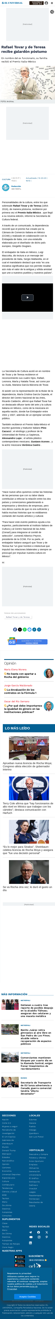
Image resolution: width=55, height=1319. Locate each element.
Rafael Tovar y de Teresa (18, 617)
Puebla (32, 1126)
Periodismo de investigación (9, 1131)
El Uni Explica (8, 1137)
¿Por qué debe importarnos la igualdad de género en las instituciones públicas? (23, 709)
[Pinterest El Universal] (46, 1237)
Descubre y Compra (38, 1154)
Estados (6, 1157)
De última (6, 1205)
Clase (4, 1223)
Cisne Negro (7, 1247)
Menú (4, 1202)
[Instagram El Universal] (39, 1237)
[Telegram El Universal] (30, 1232)
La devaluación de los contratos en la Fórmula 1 (20, 691)
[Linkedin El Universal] (30, 1243)
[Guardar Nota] (39, 630)
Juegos (32, 1192)
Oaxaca (32, 1123)
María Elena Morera (15, 669)
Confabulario (8, 1185)
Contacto (39, 1300)
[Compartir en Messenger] (30, 630)
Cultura (6, 179)
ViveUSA (33, 1188)
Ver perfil (16, 189)
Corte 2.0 (6, 1123)
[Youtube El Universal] (31, 1237)
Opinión (10, 663)
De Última (7, 1233)
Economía (7, 1171)
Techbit (5, 1198)
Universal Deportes (11, 1174)
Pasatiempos (35, 1195)
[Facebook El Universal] (38, 1232)
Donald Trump (9, 1150)
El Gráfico (34, 1178)
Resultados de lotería (36, 1204)
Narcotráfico (8, 1161)
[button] (36, 3)
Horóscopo (34, 1199)
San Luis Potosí (36, 1137)
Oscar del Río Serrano (16, 701)
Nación (5, 1120)
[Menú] (52, 3)
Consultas (6, 1216)
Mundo (5, 1147)
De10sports (34, 1182)
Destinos (6, 1209)
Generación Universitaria (35, 1173)
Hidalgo (32, 1130)
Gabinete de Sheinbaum (8, 1142)
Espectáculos (8, 1178)
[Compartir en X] (20, 630)
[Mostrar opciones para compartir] (52, 12)
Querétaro (34, 1133)
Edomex (33, 1120)
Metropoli (6, 1154)
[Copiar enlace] (34, 630)
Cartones (6, 1168)
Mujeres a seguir (10, 1126)
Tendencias (7, 1188)
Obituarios (34, 1168)
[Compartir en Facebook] (15, 630)
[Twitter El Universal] (46, 1232)
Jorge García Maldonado (18, 685)
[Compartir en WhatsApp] (25, 630)
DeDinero (33, 1185)
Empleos (33, 1164)
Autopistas (7, 1212)
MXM (4, 1195)
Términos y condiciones (22, 1300)
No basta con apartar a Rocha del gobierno (20, 675)
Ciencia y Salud (9, 1192)
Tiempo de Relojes (11, 1244)
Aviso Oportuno (36, 1161)
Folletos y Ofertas (37, 1158)
